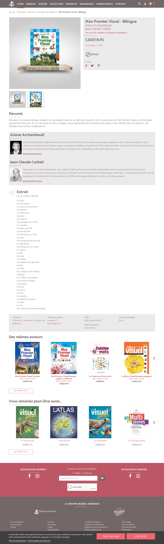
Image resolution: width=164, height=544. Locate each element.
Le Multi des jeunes (136, 440)
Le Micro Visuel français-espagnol (137, 376)
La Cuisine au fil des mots (100, 376)
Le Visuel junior (27, 440)
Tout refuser (111, 536)
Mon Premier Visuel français (27, 376)
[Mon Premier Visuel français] (27, 358)
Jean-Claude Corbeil (27, 378)
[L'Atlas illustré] (64, 422)
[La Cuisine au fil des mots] (100, 358)
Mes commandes (128, 524)
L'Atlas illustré (64, 440)
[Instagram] (37, 477)
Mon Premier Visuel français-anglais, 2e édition (64, 377)
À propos (120, 4)
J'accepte (140, 536)
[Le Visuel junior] (27, 422)
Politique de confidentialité (94, 524)
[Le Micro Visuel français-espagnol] (137, 358)
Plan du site (52, 524)
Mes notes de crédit (129, 527)
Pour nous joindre (16, 522)
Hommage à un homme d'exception (39, 170)
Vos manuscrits (15, 524)
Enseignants (87, 4)
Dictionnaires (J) (54, 323)
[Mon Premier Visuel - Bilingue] (17, 99)
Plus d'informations (17, 540)
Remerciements (53, 529)
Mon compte (126, 522)
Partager (88, 62)
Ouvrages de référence (117, 32)
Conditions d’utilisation (93, 522)
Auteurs (42, 4)
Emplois (13, 527)
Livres (20, 4)
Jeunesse (31, 4)
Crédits (50, 527)
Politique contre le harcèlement (96, 527)
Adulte (77, 473)
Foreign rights (104, 4)
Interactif (71, 4)
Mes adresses (126, 529)
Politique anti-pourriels (93, 529)
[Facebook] (30, 477)
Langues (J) (52, 320)
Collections (56, 4)
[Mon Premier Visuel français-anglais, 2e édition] (64, 358)
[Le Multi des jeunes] (137, 422)
